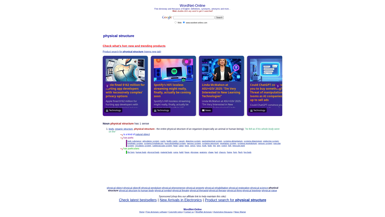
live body (247, 152)
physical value (269, 190)
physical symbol (163, 190)
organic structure (124, 129)
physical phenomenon (174, 188)
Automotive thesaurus (223, 212)
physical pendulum (151, 188)
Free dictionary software (156, 212)
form (235, 152)
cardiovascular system (162, 146)
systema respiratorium (247, 143)
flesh (240, 152)
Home (141, 212)
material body (166, 152)
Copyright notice (176, 212)
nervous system (194, 143)
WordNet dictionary (204, 212)
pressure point (239, 146)
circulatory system (143, 146)
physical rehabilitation (216, 188)
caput (181, 146)
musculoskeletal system (175, 143)
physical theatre (180, 190)
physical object (115, 188)
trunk (204, 146)
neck (187, 146)
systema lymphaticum (153, 143)
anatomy (203, 152)
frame (229, 152)
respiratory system (228, 143)
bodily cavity (172, 141)
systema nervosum (210, 143)
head (175, 146)
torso (199, 146)
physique (194, 152)
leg (214, 146)
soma (175, 152)
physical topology (251, 190)
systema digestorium (253, 141)
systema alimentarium (233, 141)
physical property (195, 188)
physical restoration (239, 188)
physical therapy (217, 190)
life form (130, 152)
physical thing (234, 190)
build (181, 152)
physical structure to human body (136, 190)
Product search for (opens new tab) (132, 51)
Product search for (235, 200)
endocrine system (271, 141)
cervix (192, 146)
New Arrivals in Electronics (181, 200)
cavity (162, 141)
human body (141, 152)
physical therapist (199, 190)
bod (216, 152)
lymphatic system (135, 143)
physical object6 (132, 188)
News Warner (240, 212)
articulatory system (150, 141)
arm (218, 146)
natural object (142, 134)
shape (210, 152)
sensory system (265, 143)
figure (187, 152)
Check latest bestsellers (138, 200)
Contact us (189, 212)
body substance (134, 141)
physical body (153, 152)
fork (229, 146)
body (111, 129)
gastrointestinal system (212, 141)
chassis (222, 152)
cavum (182, 141)
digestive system (193, 141)
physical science (259, 188)
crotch (224, 146)
